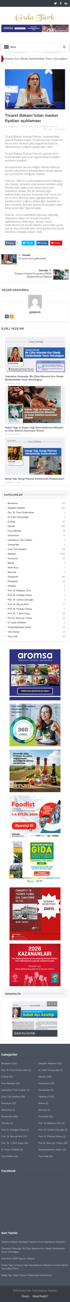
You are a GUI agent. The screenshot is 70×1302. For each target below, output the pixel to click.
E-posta (61, 129)
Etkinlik (11, 526)
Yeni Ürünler (14, 632)
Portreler (12, 586)
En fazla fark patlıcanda (32, 258)
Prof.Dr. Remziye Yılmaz (20, 618)
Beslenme (13, 503)
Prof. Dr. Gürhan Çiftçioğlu (20, 599)
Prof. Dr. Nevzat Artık (18, 604)
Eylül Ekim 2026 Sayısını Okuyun (18, 1258)
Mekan (11, 563)
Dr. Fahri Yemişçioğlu (18, 517)
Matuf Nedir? (40, 1296)
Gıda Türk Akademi (17, 549)
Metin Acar (13, 567)
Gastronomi (13, 535)
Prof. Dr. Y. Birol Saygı (19, 613)
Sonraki (43, 270)
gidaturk (15, 126)
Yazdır (49, 129)
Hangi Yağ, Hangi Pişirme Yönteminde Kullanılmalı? (34, 478)
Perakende (13, 576)
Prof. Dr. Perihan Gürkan (20, 609)
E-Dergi (11, 521)
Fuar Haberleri (14, 531)
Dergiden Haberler (16, 508)
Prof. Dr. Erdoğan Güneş (20, 595)
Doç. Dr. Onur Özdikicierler (21, 512)
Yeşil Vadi (12, 636)
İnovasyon (13, 558)
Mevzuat (12, 572)
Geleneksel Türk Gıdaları (20, 540)
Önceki (26, 255)
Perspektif (13, 581)
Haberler (53, 126)
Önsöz (25, 1296)
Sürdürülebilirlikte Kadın (19, 627)
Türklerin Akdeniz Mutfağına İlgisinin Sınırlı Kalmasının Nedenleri (33, 1242)
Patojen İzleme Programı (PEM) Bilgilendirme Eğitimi (33, 275)
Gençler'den (13, 544)
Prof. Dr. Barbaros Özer (19, 590)
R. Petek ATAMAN (17, 622)
